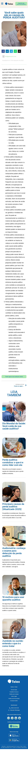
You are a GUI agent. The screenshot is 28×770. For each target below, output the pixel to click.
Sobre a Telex (14, 687)
